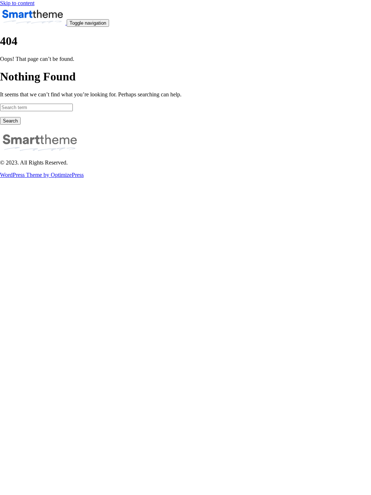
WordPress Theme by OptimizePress (42, 175)
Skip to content (17, 3)
